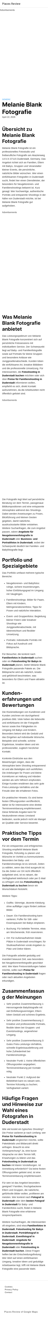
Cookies (9, 1287)
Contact (8, 1292)
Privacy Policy (11, 1289)
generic (6, 99)
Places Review (11, 3)
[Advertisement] (24, 52)
